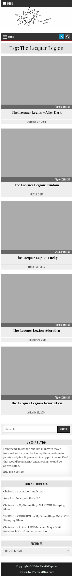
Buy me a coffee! (13, 471)
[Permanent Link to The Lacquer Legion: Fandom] (36, 155)
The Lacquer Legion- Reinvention (36, 403)
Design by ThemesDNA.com (36, 572)
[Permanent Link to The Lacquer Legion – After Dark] (36, 82)
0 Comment (64, 107)
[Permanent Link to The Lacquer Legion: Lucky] (36, 227)
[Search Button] (67, 36)
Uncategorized (38, 65)
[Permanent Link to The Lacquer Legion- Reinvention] (36, 373)
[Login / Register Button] (61, 36)
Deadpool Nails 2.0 (31, 491)
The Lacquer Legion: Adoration (36, 330)
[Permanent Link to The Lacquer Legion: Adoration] (36, 300)
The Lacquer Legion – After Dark (37, 112)
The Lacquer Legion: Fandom (36, 185)
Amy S (7, 498)
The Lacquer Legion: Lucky (37, 257)
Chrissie (8, 491)
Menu (10, 3)
